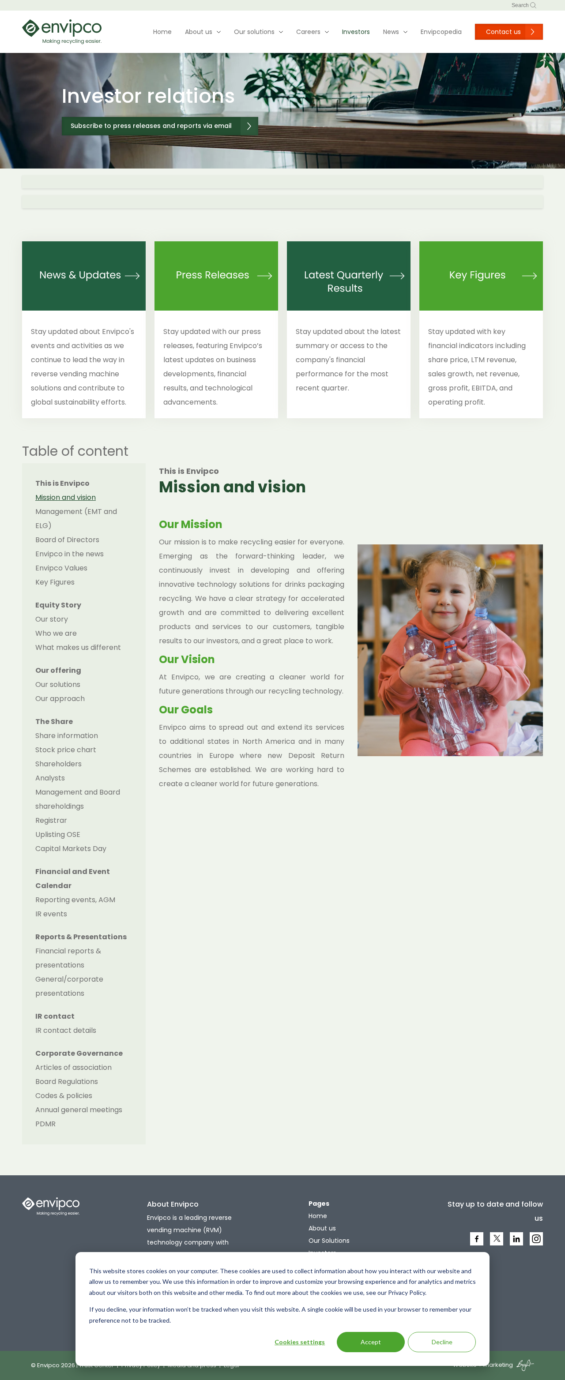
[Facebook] (477, 1244)
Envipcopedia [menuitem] (441, 31)
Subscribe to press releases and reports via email (151, 125)
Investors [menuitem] (356, 31)
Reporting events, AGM (75, 900)
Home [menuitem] (162, 31)
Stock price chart (65, 750)
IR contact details (65, 1030)
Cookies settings (300, 1342)
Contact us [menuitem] (503, 31)
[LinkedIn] (517, 1244)
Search (521, 5)
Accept (371, 1342)
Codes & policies (63, 1096)
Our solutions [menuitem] (254, 31)
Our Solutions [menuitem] (329, 1240)
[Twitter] (497, 1242)
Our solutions (57, 684)
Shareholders (58, 764)
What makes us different (78, 647)
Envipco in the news (69, 554)
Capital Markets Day (70, 849)
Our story (51, 619)
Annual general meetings (78, 1110)
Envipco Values (61, 568)
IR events (51, 914)
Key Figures (55, 582)
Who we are (56, 633)
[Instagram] (537, 1244)
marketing (498, 1365)
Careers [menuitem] (308, 31)
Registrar (51, 820)
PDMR (45, 1124)
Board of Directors (67, 540)
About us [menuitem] (198, 31)
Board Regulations (66, 1081)
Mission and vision (65, 497)
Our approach (60, 699)
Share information (66, 736)
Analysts (50, 778)
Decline (442, 1342)
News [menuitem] (391, 31)
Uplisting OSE (57, 834)
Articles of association (73, 1067)
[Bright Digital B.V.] (524, 1365)
